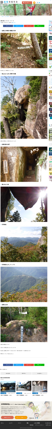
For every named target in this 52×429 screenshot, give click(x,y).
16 (49, 81)
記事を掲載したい (27, 2)
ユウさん (14, 22)
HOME (2, 16)
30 (49, 84)
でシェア (8, 25)
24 (51, 82)
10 (51, 79)
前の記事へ (8, 373)
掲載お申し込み (7, 417)
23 (49, 82)
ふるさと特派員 (7, 16)
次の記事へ (39, 373)
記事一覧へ (24, 373)
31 (51, 84)
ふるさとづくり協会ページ (21, 417)
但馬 (50, 139)
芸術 (50, 133)
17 (51, 81)
